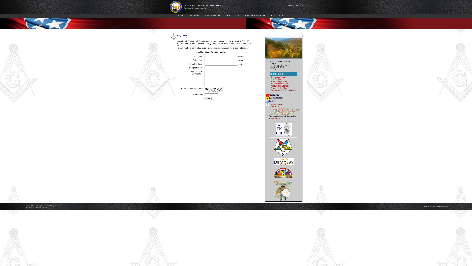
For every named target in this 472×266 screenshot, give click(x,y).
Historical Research (279, 84)
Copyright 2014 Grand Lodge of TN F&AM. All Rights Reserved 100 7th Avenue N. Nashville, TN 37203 (43, 206)
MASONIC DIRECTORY (255, 16)
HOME (180, 16)
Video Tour (274, 107)
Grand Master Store (279, 88)
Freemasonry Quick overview (283, 90)
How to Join (276, 79)
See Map (273, 69)
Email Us (272, 101)
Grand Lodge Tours (279, 81)
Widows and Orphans (280, 86)
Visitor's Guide (275, 104)
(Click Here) (274, 118)
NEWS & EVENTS (212, 16)
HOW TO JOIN (232, 16)
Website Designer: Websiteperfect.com (436, 206)
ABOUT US (194, 16)
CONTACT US (277, 16)
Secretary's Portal (278, 77)
